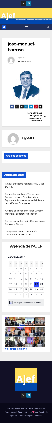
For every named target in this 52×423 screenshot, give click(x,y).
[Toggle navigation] (27, 27)
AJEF (23, 57)
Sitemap (38, 415)
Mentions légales (26, 415)
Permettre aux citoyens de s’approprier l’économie (34, 117)
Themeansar (9, 412)
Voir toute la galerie (16, 348)
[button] (48, 27)
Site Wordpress (13, 408)
